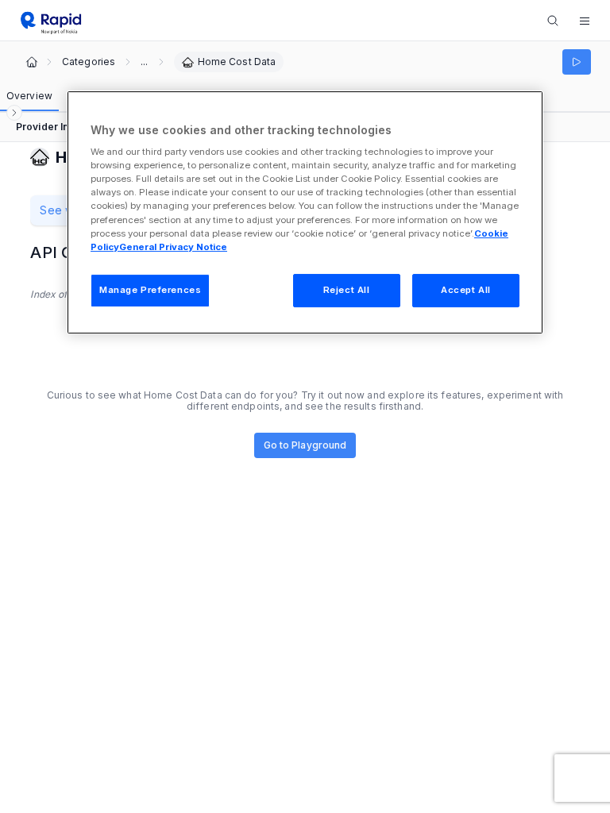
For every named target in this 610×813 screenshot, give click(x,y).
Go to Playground (305, 445)
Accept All (466, 289)
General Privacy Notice (173, 246)
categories (88, 61)
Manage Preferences (150, 289)
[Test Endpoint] (576, 62)
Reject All (346, 289)
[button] (584, 20)
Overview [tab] (29, 96)
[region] (305, 212)
